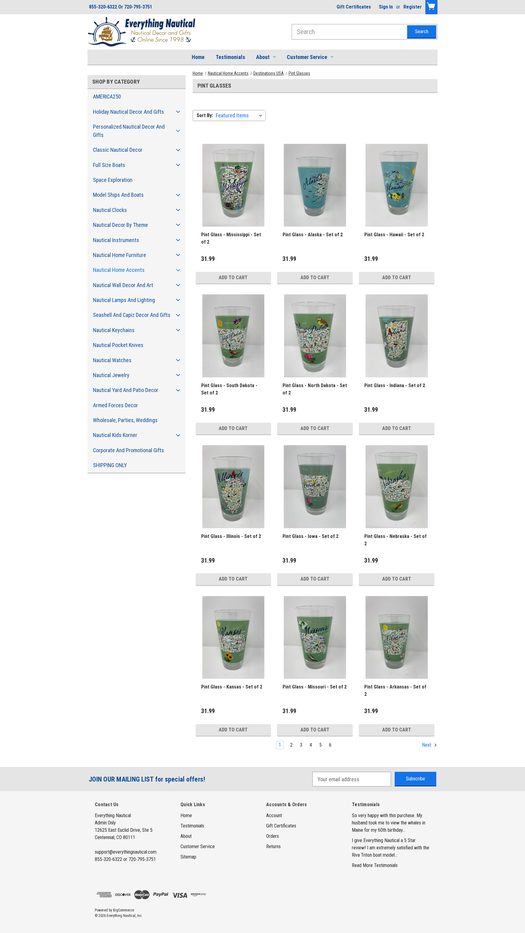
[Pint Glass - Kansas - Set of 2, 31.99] (233, 637)
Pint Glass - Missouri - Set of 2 (315, 687)
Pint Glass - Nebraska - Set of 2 (395, 539)
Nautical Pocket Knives (118, 345)
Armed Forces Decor (115, 405)
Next (427, 745)
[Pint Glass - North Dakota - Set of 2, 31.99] (314, 335)
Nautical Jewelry (111, 375)
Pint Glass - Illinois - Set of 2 (231, 536)
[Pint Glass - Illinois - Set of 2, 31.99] (233, 486)
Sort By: (205, 115)
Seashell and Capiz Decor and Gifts (131, 315)
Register (412, 7)
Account (274, 815)
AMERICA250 (107, 96)
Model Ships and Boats (118, 195)
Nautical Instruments (116, 240)
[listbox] (240, 115)
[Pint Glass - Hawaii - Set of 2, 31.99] (396, 185)
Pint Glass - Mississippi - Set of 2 (231, 238)
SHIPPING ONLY (110, 465)
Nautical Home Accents (119, 270)
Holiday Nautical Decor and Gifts (128, 112)
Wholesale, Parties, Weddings (125, 420)
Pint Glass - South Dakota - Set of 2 (229, 389)
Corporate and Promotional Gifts (128, 450)
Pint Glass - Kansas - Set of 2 (231, 687)
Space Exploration (112, 180)
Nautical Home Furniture (119, 255)
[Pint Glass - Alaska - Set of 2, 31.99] (314, 185)
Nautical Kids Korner (115, 435)
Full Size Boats (109, 165)
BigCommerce (123, 910)
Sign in (386, 7)
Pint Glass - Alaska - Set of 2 (313, 235)
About (262, 57)
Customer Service (307, 57)
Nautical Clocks (110, 210)
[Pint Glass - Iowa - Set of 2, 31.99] (314, 486)
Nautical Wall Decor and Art (123, 285)
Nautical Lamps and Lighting (124, 300)
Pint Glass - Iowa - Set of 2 (310, 536)
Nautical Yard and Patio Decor (125, 390)
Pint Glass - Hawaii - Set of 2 (394, 235)
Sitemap (188, 857)
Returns (273, 846)
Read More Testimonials (375, 865)
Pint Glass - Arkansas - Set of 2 (395, 690)
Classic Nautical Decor (117, 150)
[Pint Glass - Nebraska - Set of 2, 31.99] (396, 486)
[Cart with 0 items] (431, 7)
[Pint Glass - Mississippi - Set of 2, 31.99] (233, 185)
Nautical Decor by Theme (120, 225)
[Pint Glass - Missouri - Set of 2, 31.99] (314, 637)
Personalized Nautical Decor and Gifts (129, 130)
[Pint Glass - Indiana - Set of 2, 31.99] (396, 335)
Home (198, 57)
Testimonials (230, 57)
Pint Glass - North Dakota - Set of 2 (315, 389)
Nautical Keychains (114, 330)
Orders (272, 836)
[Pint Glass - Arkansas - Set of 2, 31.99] (396, 637)
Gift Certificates (354, 7)
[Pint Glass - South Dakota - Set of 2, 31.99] (233, 335)
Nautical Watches (112, 360)
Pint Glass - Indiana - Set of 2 (394, 385)
